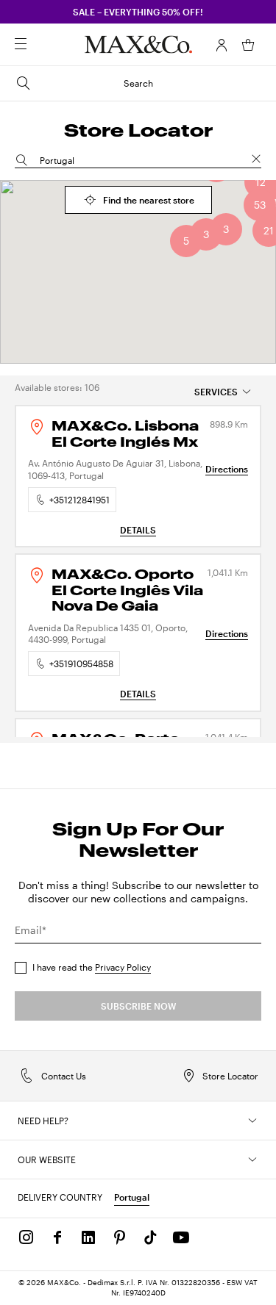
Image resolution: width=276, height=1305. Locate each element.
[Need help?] (252, 1120)
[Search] (41, 44)
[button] (221, 44)
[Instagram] (26, 1237)
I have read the (91, 967)
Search (138, 83)
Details (138, 530)
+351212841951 (79, 500)
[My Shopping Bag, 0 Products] (248, 44)
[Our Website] (252, 1159)
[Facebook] (57, 1237)
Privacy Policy (123, 967)
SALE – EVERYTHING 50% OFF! (138, 12)
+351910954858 (81, 663)
